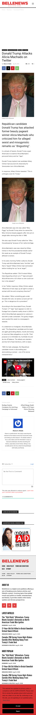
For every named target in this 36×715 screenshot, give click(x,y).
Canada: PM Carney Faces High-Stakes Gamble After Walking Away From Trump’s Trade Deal (17, 640)
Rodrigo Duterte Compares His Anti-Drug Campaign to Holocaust (9, 407)
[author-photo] (18, 428)
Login (32, 464)
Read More (6, 700)
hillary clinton (15, 382)
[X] (8, 68)
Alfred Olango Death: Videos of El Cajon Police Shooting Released (27, 408)
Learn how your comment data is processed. (17, 491)
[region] (18, 699)
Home (3, 10)
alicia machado (11, 380)
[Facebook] (4, 68)
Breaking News (7, 634)
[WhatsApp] (17, 68)
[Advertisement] (18, 30)
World (20, 50)
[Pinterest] (13, 68)
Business (9, 10)
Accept (18, 706)
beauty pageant (21, 380)
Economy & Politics (19, 10)
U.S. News (25, 50)
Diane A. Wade (7, 64)
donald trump (6, 382)
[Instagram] (9, 605)
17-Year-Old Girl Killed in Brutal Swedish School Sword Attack (17, 629)
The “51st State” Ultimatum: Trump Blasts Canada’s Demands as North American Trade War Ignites (15, 620)
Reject (18, 711)
